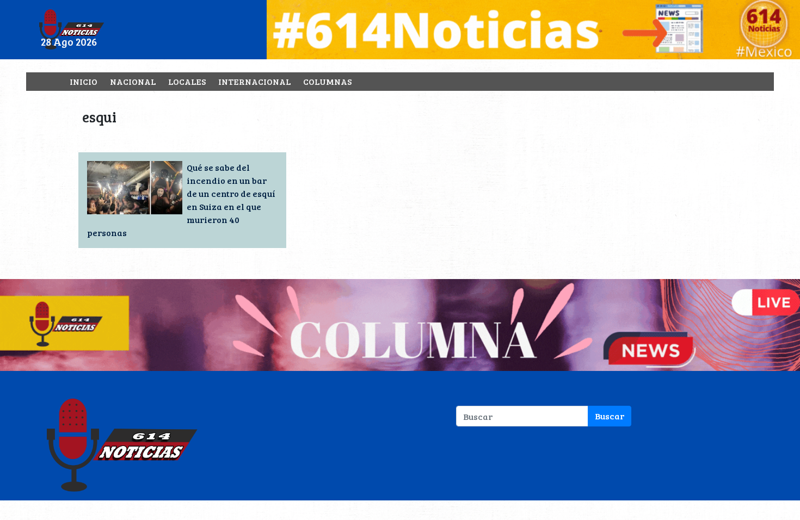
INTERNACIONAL (254, 81)
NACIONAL (133, 81)
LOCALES (187, 81)
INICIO (83, 81)
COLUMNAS (327, 81)
